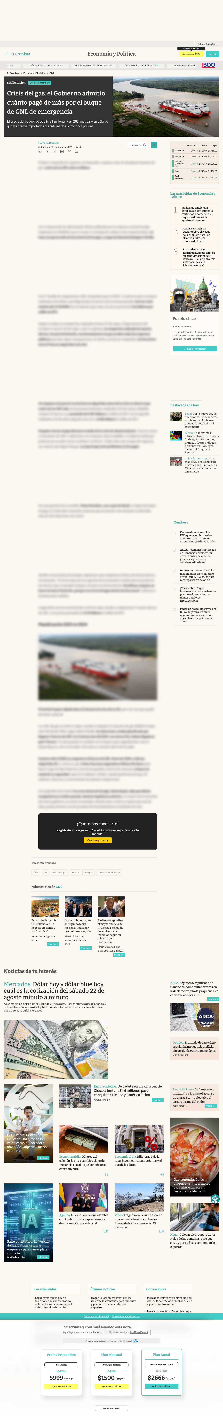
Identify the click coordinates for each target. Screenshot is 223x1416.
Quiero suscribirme (61, 1386)
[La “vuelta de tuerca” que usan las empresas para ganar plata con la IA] (28, 1222)
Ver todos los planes (111, 1408)
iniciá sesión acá (139, 1332)
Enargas (89, 872)
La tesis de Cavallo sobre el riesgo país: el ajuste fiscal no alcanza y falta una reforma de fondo (196, 235)
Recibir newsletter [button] (196, 348)
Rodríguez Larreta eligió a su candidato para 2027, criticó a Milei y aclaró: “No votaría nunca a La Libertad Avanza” (199, 257)
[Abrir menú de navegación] (6, 54)
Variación (190, 145)
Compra (213, 145)
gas (45, 872)
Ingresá (212, 54)
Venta (204, 145)
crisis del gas (59, 872)
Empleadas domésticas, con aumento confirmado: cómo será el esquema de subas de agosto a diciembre (197, 214)
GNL (51, 73)
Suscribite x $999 (191, 54)
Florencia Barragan (48, 143)
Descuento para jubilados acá (96, 1316)
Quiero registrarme (97, 840)
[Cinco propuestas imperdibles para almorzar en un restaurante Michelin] (194, 1157)
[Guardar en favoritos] (154, 145)
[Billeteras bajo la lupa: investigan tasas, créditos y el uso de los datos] (139, 1139)
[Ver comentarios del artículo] (76, 152)
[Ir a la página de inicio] (20, 54)
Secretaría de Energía (109, 872)
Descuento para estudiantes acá (125, 1316)
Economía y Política (34, 73)
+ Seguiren (139, 146)
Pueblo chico (184, 318)
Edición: (206, 44)
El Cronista (13, 73)
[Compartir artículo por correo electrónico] (69, 152)
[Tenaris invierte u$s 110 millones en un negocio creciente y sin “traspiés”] (45, 906)
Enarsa (75, 872)
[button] (215, 1199)
